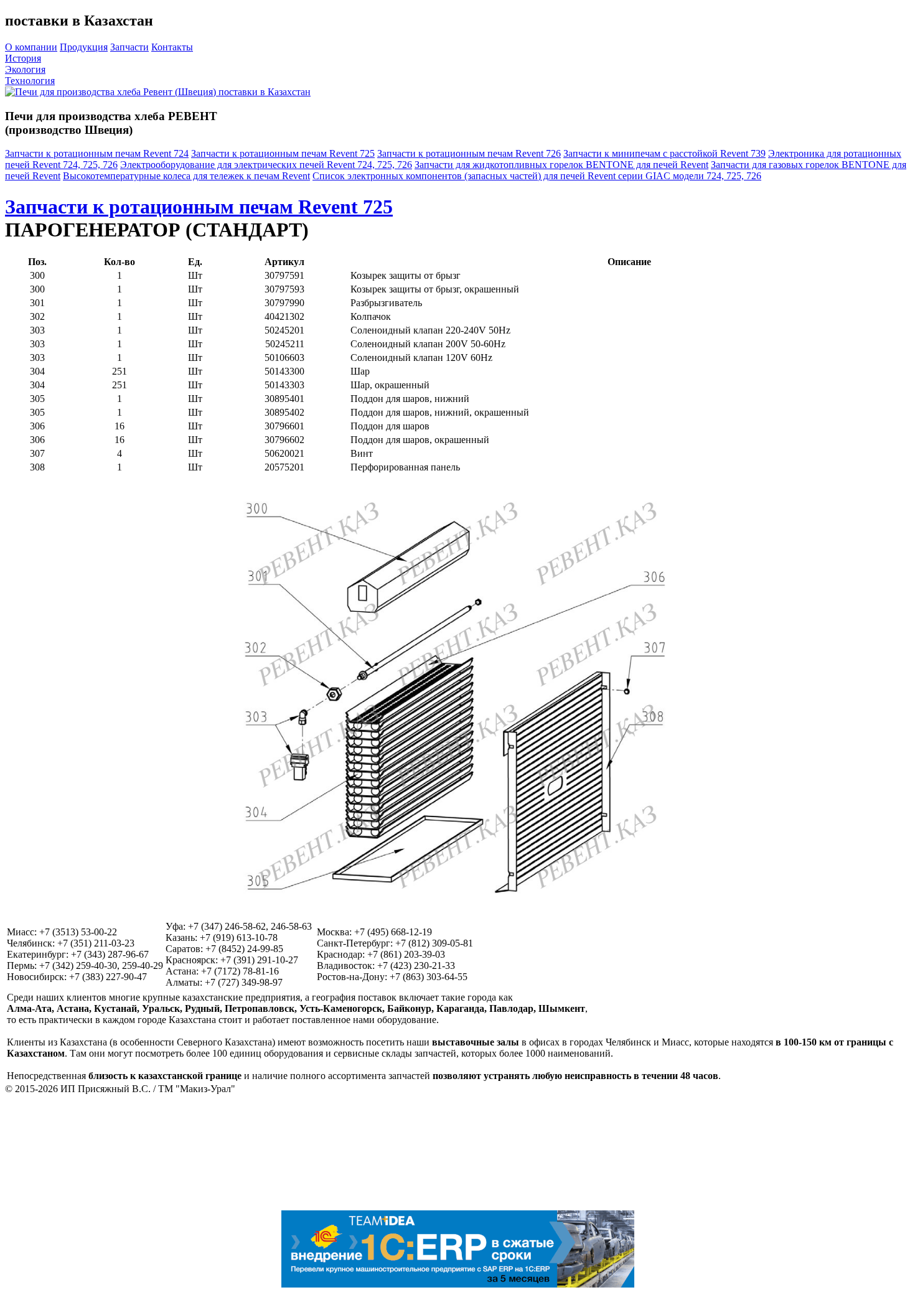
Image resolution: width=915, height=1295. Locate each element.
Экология (25, 69)
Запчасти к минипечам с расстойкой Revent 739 (664, 153)
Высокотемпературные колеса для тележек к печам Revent (186, 176)
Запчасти (129, 47)
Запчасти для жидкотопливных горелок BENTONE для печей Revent (561, 164)
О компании (31, 47)
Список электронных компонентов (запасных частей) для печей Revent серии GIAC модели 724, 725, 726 (536, 176)
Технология (30, 80)
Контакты (172, 47)
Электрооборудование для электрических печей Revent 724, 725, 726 (266, 164)
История (23, 58)
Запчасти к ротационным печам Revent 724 (97, 153)
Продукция (84, 47)
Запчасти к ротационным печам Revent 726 (469, 153)
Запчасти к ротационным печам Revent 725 (283, 153)
